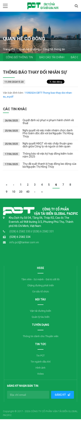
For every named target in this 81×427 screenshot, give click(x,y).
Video (40, 373)
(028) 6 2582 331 (43, 231)
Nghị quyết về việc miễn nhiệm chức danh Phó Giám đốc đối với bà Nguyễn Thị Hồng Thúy (48, 133)
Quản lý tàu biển (41, 316)
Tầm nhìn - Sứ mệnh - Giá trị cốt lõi (40, 279)
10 (13, 191)
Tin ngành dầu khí (41, 361)
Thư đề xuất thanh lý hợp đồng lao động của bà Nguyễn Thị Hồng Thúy (49, 165)
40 (27, 191)
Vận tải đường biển (40, 310)
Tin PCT (40, 355)
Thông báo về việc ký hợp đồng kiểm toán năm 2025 (48, 155)
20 (20, 191)
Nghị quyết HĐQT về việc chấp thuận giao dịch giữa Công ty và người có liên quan (48, 145)
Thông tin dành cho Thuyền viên (40, 336)
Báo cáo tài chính (51, 57)
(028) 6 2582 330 (20, 231)
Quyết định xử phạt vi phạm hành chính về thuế (48, 122)
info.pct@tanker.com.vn (24, 242)
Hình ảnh (40, 367)
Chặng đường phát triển (40, 285)
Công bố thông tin (19, 57)
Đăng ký (60, 394)
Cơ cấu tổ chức (40, 291)
